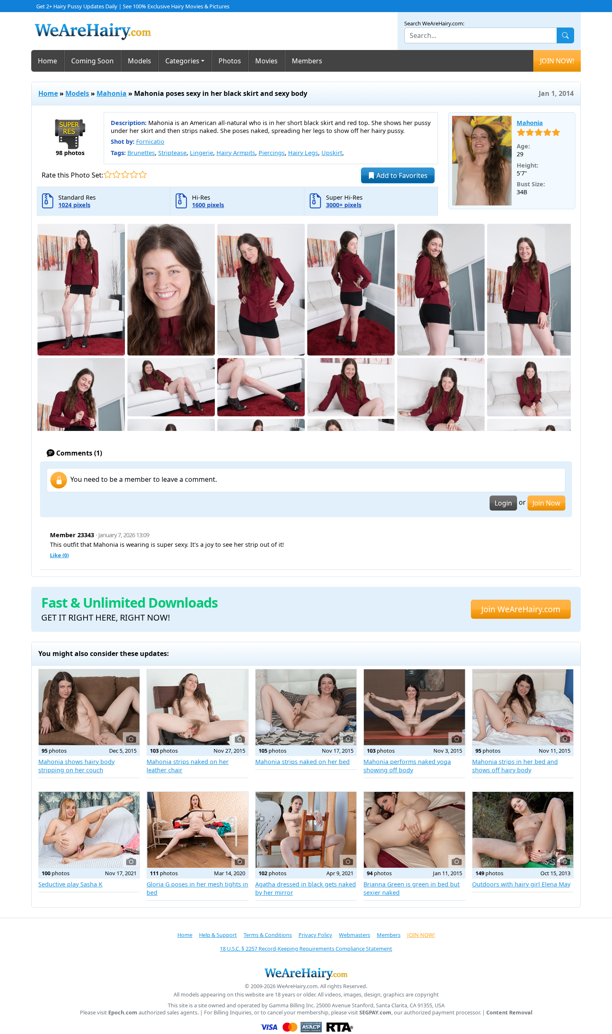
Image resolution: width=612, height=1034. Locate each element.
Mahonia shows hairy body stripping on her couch (76, 766)
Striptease (172, 153)
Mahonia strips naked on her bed (302, 762)
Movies (266, 60)
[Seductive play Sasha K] (89, 829)
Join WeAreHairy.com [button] (520, 609)
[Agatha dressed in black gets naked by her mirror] (306, 829)
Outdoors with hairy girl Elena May (521, 884)
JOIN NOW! (557, 60)
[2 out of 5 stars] (116, 174)
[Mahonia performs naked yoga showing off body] (414, 707)
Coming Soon (92, 60)
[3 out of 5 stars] (125, 174)
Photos (230, 60)
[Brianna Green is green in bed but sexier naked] (414, 829)
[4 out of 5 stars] (133, 174)
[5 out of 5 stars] (142, 174)
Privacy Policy (315, 935)
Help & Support (218, 935)
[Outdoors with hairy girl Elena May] (523, 829)
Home (47, 60)
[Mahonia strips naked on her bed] (306, 707)
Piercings (272, 153)
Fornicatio (150, 141)
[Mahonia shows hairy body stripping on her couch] (89, 707)
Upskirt (331, 153)
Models (139, 60)
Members (307, 60)
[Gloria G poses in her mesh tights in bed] (197, 829)
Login (503, 503)
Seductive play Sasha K (70, 884)
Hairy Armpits (235, 153)
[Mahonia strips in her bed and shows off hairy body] (523, 707)
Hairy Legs (303, 153)
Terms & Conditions (268, 935)
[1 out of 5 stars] (107, 174)
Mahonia (112, 93)
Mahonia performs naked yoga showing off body (407, 766)
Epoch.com (122, 1012)
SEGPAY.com (375, 1012)
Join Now (546, 503)
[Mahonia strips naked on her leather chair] (197, 707)
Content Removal (509, 1012)
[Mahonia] (482, 161)
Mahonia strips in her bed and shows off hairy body (515, 766)
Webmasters (354, 935)
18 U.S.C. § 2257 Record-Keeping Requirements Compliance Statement (306, 948)
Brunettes (141, 153)
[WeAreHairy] (306, 973)
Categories (182, 60)
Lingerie (201, 153)
